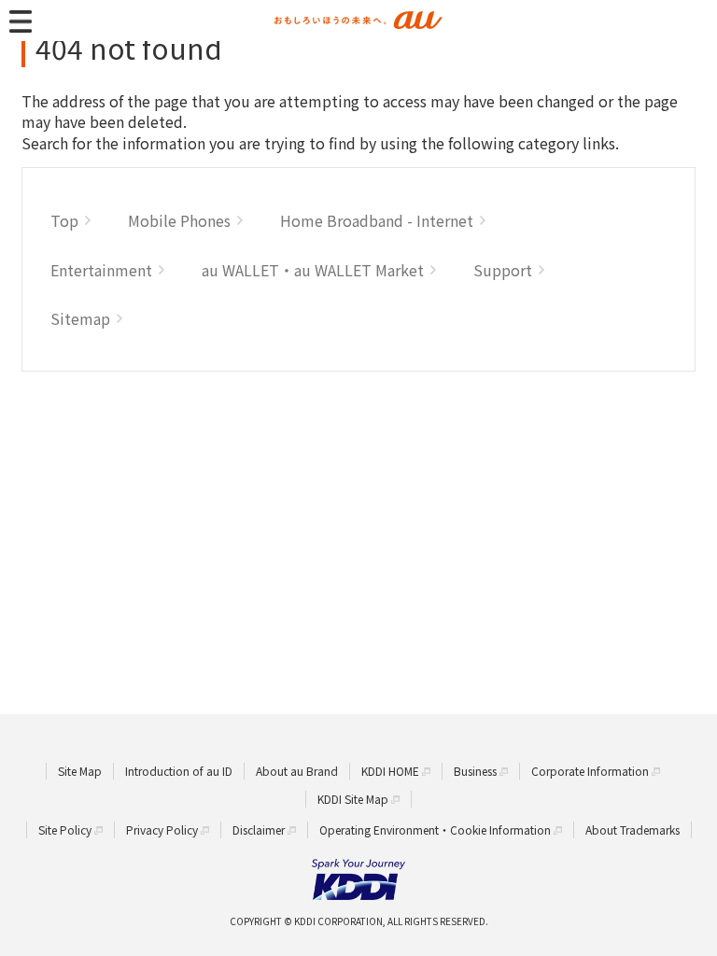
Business (475, 771)
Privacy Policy (162, 829)
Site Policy (64, 829)
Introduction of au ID (178, 771)
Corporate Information (590, 771)
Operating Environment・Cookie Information (435, 829)
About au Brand (297, 771)
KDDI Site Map (352, 799)
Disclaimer (258, 829)
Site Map (80, 771)
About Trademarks (632, 829)
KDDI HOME (390, 771)
